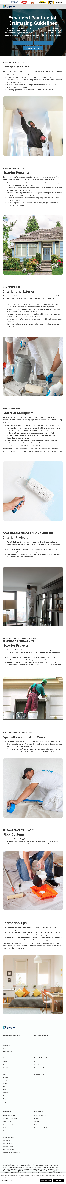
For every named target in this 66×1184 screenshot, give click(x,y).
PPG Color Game (39, 1074)
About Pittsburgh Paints (40, 1115)
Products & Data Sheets (40, 1127)
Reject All (58, 1180)
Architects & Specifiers (9, 1115)
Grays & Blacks (7, 1102)
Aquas (5, 1086)
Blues (4, 1089)
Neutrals (5, 1095)
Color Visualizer (38, 1064)
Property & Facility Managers (11, 1143)
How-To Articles (7, 1042)
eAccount (36, 1121)
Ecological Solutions (39, 1124)
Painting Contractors (8, 1124)
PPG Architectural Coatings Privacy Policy (42, 1171)
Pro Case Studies (8, 1146)
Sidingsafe (6, 1064)
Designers (6, 1127)
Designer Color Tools (40, 1068)
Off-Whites (6, 1105)
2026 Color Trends (8, 1061)
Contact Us (37, 1118)
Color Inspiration (7, 1039)
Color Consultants (39, 1071)
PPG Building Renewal (9, 1137)
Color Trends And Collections (42, 1061)
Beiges (5, 1099)
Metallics (5, 1092)
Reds (4, 1074)
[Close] (63, 1175)
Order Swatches (7, 1121)
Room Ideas (6, 1048)
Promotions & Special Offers (42, 1039)
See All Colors (7, 1068)
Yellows (5, 1080)
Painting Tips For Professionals (11, 1152)
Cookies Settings (7, 1180)
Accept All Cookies (45, 1180)
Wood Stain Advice (8, 1051)
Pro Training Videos (8, 1149)
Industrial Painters (8, 1131)
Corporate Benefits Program (11, 1118)
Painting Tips (6, 1045)
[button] (61, 7)
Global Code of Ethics (33, 1172)
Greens (5, 1083)
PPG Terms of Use (24, 1171)
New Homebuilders (8, 1134)
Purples (5, 1071)
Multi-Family (6, 1140)
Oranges (5, 1077)
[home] (9, 6)
